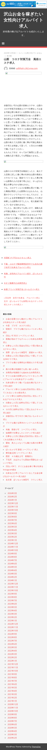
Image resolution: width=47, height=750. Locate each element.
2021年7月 (12, 681)
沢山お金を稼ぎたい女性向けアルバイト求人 (23, 20)
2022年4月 (12, 650)
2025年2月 (12, 536)
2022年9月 (12, 634)
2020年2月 (12, 737)
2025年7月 (12, 520)
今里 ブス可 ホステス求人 (18, 325)
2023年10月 (13, 590)
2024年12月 (13, 543)
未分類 (9, 56)
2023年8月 (12, 597)
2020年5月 (12, 727)
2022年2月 (12, 657)
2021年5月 (12, 687)
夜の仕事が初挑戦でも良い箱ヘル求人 (22, 369)
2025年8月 (12, 516)
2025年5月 (12, 526)
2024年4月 (12, 570)
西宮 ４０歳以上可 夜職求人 (19, 456)
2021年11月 (13, 667)
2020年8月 (12, 717)
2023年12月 (13, 583)
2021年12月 (13, 664)
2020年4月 (12, 731)
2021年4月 (12, 691)
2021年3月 (12, 694)
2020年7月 (12, 721)
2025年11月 (13, 506)
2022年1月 (12, 660)
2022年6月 (12, 644)
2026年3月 (12, 493)
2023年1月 (12, 620)
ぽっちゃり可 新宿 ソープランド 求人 (22, 449)
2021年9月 (12, 674)
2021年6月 (12, 684)
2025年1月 (12, 540)
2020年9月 (12, 714)
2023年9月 (12, 593)
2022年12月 (13, 624)
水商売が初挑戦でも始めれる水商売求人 (23, 372)
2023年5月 (12, 607)
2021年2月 (12, 697)
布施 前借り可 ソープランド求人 (21, 429)
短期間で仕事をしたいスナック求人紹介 (23, 432)
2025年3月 (12, 533)
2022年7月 (12, 640)
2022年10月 (13, 630)
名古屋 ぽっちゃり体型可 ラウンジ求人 (24, 479)
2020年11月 (13, 707)
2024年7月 (12, 560)
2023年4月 (12, 610)
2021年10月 (13, 670)
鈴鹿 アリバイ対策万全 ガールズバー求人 (22, 289)
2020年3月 (12, 734)
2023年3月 (12, 614)
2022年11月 (13, 627)
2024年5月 (12, 567)
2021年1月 (12, 701)
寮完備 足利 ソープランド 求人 (19, 453)
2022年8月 (12, 637)
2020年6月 (12, 724)
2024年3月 (12, 573)
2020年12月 (13, 704)
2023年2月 (12, 617)
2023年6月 (12, 603)
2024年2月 (12, 577)
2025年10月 (13, 510)
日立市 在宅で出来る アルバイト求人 (22, 298)
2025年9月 (12, 513)
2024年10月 (13, 550)
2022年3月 (12, 654)
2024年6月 (12, 563)
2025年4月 (12, 530)
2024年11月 (13, 547)
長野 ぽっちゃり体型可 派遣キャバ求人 (24, 352)
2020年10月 (13, 711)
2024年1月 (12, 580)
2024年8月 (12, 557)
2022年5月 (12, 647)
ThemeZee (36, 746)
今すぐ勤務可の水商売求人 (15, 283)
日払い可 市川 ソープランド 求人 (20, 335)
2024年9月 (12, 553)
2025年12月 (13, 503)
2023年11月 (13, 587)
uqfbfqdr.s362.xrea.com (27, 68)
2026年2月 (12, 496)
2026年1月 (12, 500)
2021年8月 (12, 677)
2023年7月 (12, 600)
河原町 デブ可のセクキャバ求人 (17, 257)
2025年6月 (12, 523)
